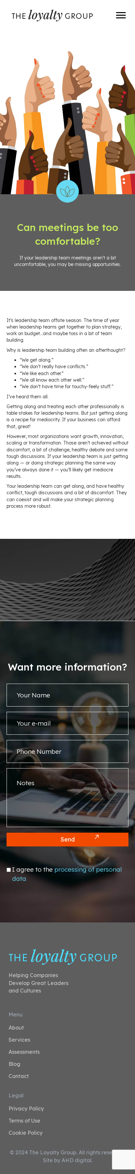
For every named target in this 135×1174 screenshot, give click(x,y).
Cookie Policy (26, 1133)
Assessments (24, 1052)
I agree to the (67, 873)
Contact (19, 1076)
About (16, 1028)
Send (67, 839)
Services (19, 1040)
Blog (14, 1064)
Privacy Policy (26, 1109)
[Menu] (120, 15)
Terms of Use (24, 1121)
